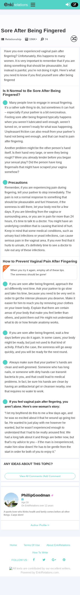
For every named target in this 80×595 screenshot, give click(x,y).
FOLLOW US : (20, 559)
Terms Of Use (32, 545)
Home (13, 545)
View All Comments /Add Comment (40, 476)
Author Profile (39, 525)
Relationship (13, 39)
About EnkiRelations (58, 545)
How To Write (40, 552)
